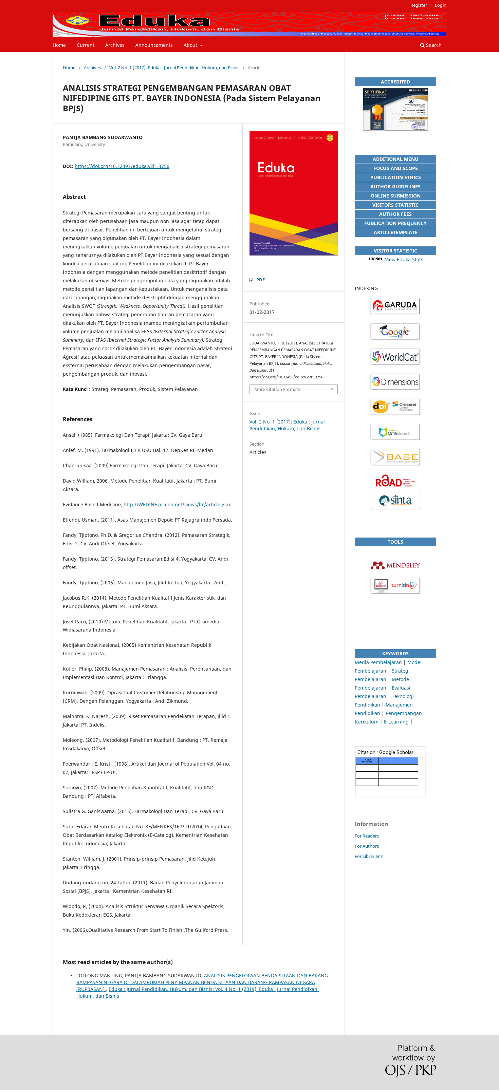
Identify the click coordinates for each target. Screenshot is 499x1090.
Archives (115, 45)
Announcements (154, 45)
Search (433, 45)
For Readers (367, 836)
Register (418, 5)
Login (440, 5)
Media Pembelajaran (378, 662)
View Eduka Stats (404, 259)
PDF (260, 280)
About (191, 45)
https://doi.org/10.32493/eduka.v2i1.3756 (122, 166)
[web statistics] (376, 259)
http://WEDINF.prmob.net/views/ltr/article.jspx (177, 504)
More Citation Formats (277, 389)
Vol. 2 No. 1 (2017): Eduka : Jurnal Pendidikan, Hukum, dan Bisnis (174, 67)
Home (59, 45)
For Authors (367, 846)
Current (85, 45)
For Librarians (369, 856)
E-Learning (396, 721)
